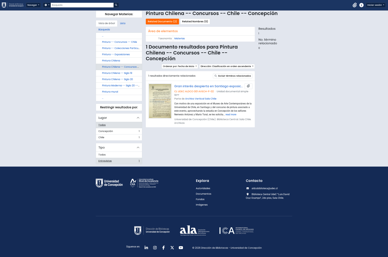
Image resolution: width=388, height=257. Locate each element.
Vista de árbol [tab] (106, 23)
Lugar (102, 118)
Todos (102, 125)
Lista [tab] (122, 23)
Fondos (200, 199)
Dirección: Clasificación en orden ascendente (226, 66)
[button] (354, 5)
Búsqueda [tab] (104, 29)
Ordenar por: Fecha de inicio (179, 66)
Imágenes (202, 204)
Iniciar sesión (374, 5)
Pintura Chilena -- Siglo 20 (117, 79)
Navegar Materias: (119, 14)
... (102, 35)
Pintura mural (110, 91)
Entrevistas (119, 161)
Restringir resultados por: (119, 107)
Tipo (101, 147)
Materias (179, 38)
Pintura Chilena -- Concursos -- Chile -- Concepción (133, 67)
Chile (119, 138)
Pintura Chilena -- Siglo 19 (117, 73)
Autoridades (203, 188)
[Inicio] (14, 5)
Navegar (32, 5)
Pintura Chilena (111, 60)
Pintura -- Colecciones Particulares (123, 48)
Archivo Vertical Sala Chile (200, 98)
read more (231, 114)
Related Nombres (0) (195, 21)
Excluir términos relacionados (234, 75)
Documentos (203, 194)
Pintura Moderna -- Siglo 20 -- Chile (123, 85)
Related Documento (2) (162, 21)
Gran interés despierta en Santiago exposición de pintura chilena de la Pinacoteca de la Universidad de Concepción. (208, 86)
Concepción (119, 131)
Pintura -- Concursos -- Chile (119, 42)
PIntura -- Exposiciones (116, 54)
